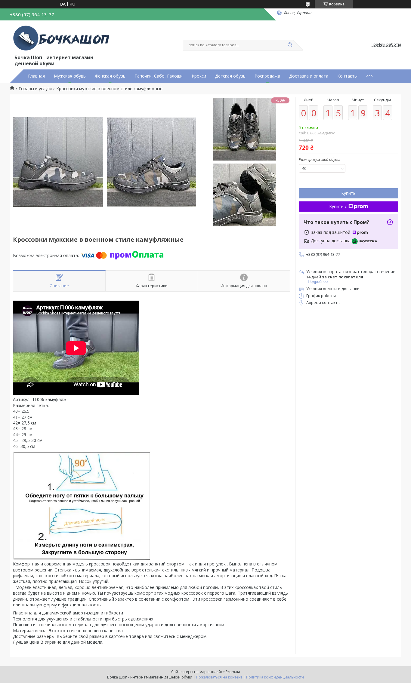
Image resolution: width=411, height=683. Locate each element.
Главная (36, 76)
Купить (348, 193)
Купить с (338, 206)
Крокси (199, 76)
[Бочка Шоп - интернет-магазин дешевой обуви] (62, 38)
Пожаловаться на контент (219, 677)
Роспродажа (267, 76)
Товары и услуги (35, 88)
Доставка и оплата (308, 76)
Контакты (347, 76)
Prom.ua (233, 671)
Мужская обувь (70, 76)
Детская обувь (230, 76)
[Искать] (290, 45)
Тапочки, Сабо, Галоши (158, 76)
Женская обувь (110, 76)
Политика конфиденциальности (275, 677)
